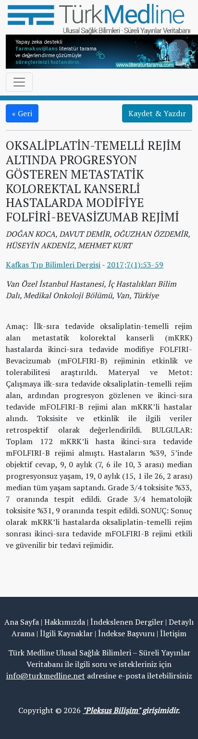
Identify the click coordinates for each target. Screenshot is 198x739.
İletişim (173, 633)
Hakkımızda (64, 622)
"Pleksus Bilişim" (111, 710)
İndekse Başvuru (126, 633)
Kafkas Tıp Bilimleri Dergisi (53, 264)
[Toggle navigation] (19, 82)
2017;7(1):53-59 (135, 264)
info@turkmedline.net (45, 675)
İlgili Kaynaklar (66, 633)
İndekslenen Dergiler (126, 622)
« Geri (22, 113)
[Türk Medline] (99, 18)
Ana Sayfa (21, 622)
